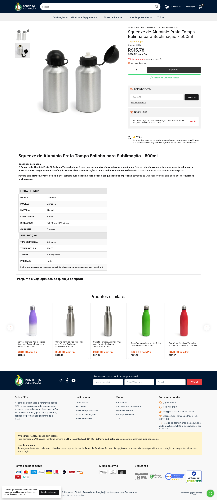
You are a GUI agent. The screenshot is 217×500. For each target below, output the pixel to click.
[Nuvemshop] (191, 494)
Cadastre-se (176, 6)
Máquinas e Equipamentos (84, 17)
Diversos (151, 27)
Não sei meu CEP (138, 103)
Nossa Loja (81, 406)
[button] (164, 77)
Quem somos (82, 402)
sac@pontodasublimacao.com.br (179, 411)
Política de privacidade (87, 410)
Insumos (140, 27)
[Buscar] (156, 6)
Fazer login (190, 6)
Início (130, 27)
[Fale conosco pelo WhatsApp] (210, 493)
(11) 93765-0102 (170, 402)
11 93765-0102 (170, 407)
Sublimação (59, 17)
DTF (158, 17)
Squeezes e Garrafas (168, 27)
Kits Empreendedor (141, 17)
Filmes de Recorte (113, 17)
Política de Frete (84, 418)
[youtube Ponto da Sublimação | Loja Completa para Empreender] (73, 380)
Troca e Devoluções (86, 414)
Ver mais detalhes (138, 63)
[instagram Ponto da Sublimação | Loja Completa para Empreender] (60, 380)
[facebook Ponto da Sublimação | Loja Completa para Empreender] (67, 380)
